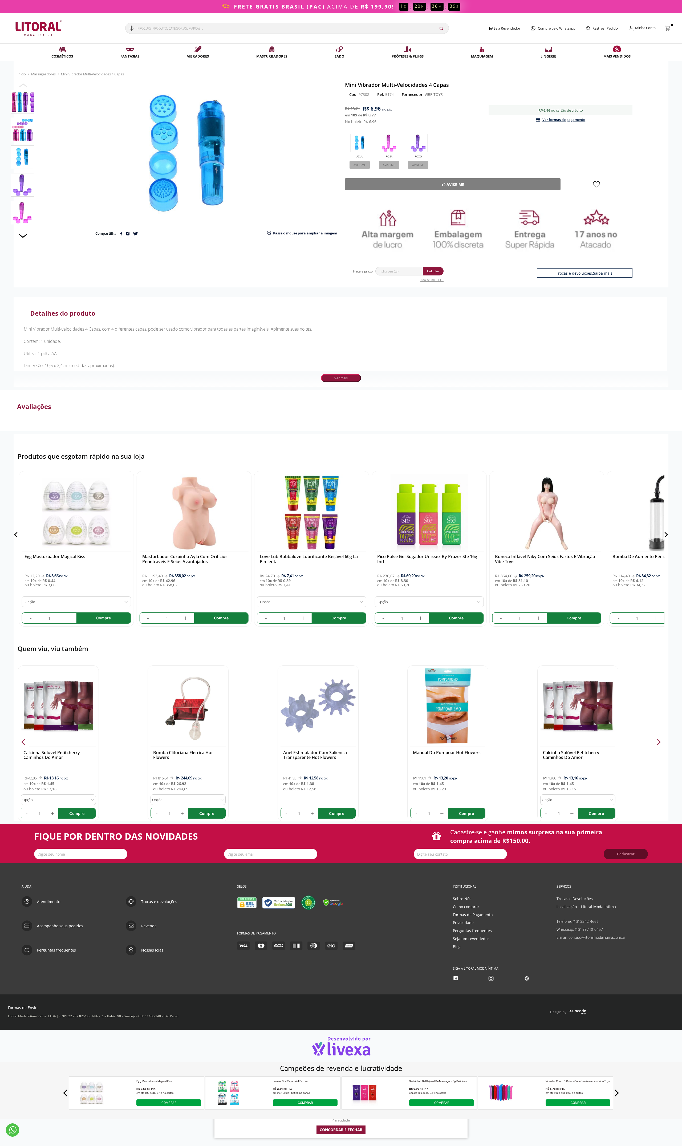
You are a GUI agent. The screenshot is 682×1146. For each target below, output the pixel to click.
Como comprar (466, 906)
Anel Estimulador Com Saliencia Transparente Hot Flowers (315, 755)
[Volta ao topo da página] (669, 869)
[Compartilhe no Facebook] (121, 233)
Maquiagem (482, 56)
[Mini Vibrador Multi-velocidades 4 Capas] (22, 101)
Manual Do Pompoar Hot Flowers (447, 752)
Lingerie (548, 56)
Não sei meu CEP (432, 280)
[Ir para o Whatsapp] (12, 1130)
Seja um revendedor (471, 938)
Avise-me (360, 165)
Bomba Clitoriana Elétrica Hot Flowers (183, 755)
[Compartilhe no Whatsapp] (128, 233)
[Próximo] (665, 535)
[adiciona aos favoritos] (596, 184)
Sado (339, 56)
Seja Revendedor (506, 28)
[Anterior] (17, 535)
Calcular (433, 271)
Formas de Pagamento (473, 914)
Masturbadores (271, 56)
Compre (76, 813)
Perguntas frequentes (472, 930)
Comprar (168, 1102)
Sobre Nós (462, 898)
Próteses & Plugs (408, 56)
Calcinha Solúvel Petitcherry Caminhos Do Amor (51, 755)
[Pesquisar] (441, 28)
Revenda (149, 925)
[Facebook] (456, 978)
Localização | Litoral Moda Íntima (586, 906)
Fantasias (129, 56)
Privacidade (463, 922)
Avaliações (34, 406)
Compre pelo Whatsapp (556, 28)
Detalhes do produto (62, 313)
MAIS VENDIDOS (617, 56)
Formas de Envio (22, 1007)
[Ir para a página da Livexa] (341, 1046)
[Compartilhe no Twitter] (135, 233)
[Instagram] (491, 978)
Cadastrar (626, 853)
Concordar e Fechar (341, 1129)
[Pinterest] (527, 978)
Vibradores (198, 56)
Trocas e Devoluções (575, 898)
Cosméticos (62, 56)
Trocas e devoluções (159, 901)
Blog (457, 946)
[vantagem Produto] (488, 229)
